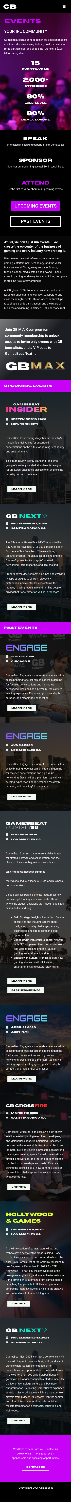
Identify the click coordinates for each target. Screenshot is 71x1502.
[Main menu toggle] (64, 6)
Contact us (57, 144)
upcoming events (53, 189)
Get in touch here (53, 166)
